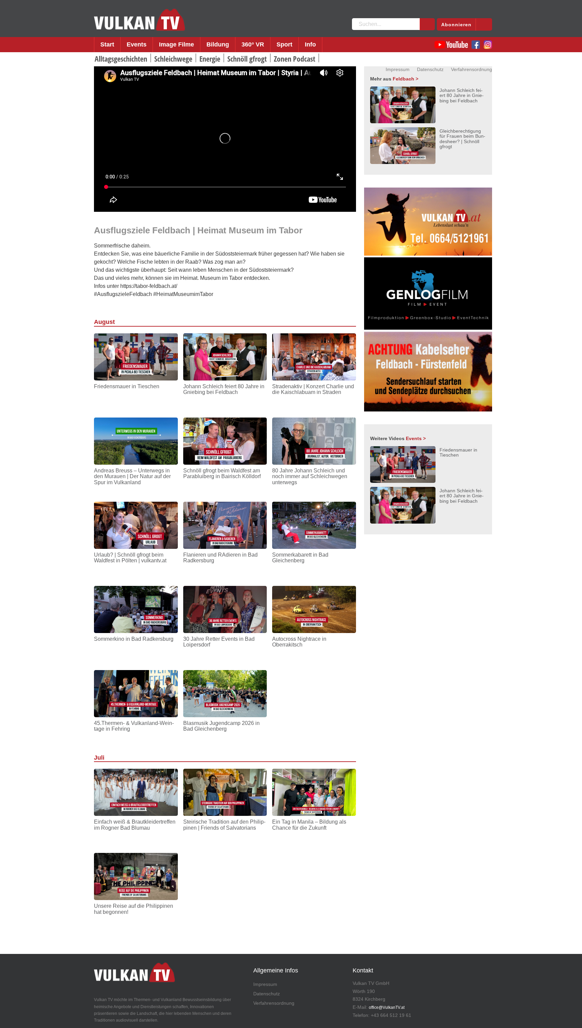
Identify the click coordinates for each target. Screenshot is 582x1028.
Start (107, 44)
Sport (284, 44)
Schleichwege (173, 58)
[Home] (139, 20)
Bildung (217, 44)
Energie (209, 58)
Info (310, 44)
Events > (416, 438)
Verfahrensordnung (471, 69)
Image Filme (176, 44)
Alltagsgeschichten (121, 58)
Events (137, 44)
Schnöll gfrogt (247, 58)
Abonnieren (456, 24)
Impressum (398, 69)
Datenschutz (430, 69)
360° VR (252, 44)
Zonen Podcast (294, 58)
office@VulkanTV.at (387, 1007)
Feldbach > (405, 78)
